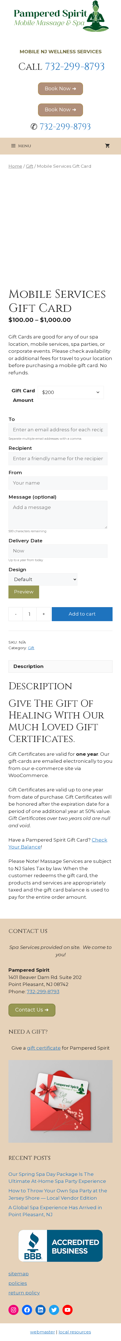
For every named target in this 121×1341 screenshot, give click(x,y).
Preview (23, 592)
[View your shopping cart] (107, 146)
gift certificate (44, 1048)
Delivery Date (25, 540)
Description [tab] (29, 666)
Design (17, 569)
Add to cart (82, 614)
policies (17, 1283)
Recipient (20, 448)
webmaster (42, 1332)
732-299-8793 (75, 66)
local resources (75, 1332)
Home (15, 166)
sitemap (18, 1274)
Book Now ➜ (60, 89)
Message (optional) (32, 497)
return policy (24, 1293)
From (15, 472)
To (11, 419)
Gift (29, 166)
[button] (31, 1010)
